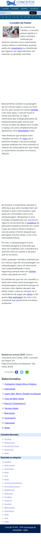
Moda (6, 453)
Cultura (5, 8)
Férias (7, 428)
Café (6, 476)
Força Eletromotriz (12, 487)
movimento (16, 48)
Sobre (25, 530)
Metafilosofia (9, 490)
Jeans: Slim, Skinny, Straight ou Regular (22, 393)
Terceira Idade (11, 408)
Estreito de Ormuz (11, 446)
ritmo (29, 294)
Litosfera (7, 439)
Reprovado (9, 413)
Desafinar (8, 497)
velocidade (23, 130)
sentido (34, 110)
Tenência (8, 501)
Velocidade (9, 389)
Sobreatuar (8, 494)
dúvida (32, 271)
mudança (31, 223)
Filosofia (14, 8)
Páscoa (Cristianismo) (15, 403)
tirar (10, 297)
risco (25, 138)
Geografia (34, 8)
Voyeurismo (10, 418)
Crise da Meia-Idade (14, 398)
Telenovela (9, 423)
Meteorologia (9, 443)
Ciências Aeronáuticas (13, 483)
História (24, 8)
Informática (9, 450)
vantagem (18, 297)
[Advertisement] (20, 79)
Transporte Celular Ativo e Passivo (20, 384)
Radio (6, 479)
